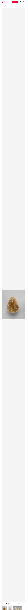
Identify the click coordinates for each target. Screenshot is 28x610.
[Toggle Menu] (24, 2)
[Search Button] (20, 2)
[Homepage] (3, 2)
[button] (13, 304)
